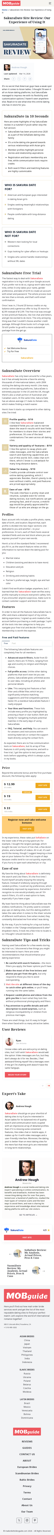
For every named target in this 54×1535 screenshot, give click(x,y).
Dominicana (27, 1417)
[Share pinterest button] (24, 79)
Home (4, 10)
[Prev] (42, 1085)
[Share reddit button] (30, 79)
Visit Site (42, 785)
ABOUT (27, 1460)
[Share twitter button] (19, 79)
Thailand (27, 1351)
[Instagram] (27, 1520)
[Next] (48, 1085)
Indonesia (27, 1362)
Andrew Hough (19, 67)
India (27, 1358)
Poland (27, 1380)
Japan (27, 1343)
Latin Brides (27, 1399)
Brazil (27, 1403)
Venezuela (27, 1410)
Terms (27, 1492)
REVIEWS (27, 1441)
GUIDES (27, 1447)
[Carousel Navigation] (26, 1084)
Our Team (27, 1511)
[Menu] (50, 3)
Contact (27, 1498)
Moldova (27, 1391)
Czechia (27, 1388)
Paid (14, 643)
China (27, 1340)
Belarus (27, 1384)
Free (6, 643)
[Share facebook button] (13, 79)
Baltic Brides (27, 1479)
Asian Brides (27, 1336)
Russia (27, 1373)
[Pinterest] (34, 1520)
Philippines (27, 1354)
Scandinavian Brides (27, 1473)
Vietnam (27, 1347)
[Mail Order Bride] (11, 3)
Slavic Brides (27, 1370)
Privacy (27, 1486)
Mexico (27, 1406)
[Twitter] (19, 1520)
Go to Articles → (28, 1215)
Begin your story (17, 1075)
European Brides (27, 1467)
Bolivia (27, 1414)
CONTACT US (27, 1454)
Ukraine (27, 1377)
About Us (27, 1505)
